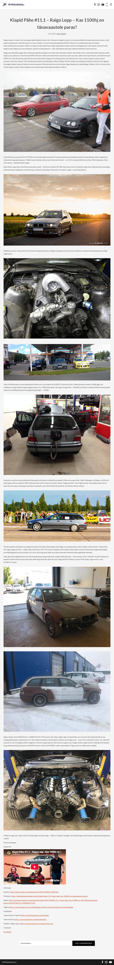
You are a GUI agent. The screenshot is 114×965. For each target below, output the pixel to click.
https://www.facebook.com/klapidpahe (58, 907)
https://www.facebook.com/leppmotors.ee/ (36, 923)
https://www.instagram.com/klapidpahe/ (25, 907)
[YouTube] (103, 4)
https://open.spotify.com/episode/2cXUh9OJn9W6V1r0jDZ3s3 (34, 892)
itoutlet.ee (7, 932)
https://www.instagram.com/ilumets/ (35, 915)
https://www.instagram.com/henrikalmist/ (30, 919)
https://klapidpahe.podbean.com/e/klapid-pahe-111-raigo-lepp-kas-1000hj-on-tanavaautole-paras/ (49, 896)
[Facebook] (95, 4)
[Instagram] (98, 4)
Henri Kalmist (61, 34)
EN (107, 6)
